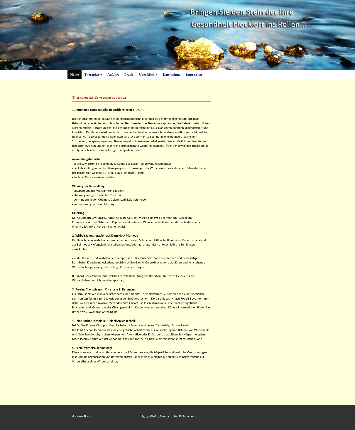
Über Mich (147, 74)
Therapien (92, 74)
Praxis (128, 74)
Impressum (194, 74)
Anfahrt (113, 74)
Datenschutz (171, 74)
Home (74, 74)
